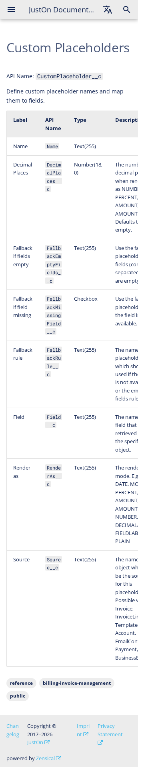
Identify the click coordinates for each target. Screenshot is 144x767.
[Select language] (108, 10)
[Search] (127, 10)
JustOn (35, 742)
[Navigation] (11, 10)
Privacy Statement (110, 729)
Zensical (45, 758)
